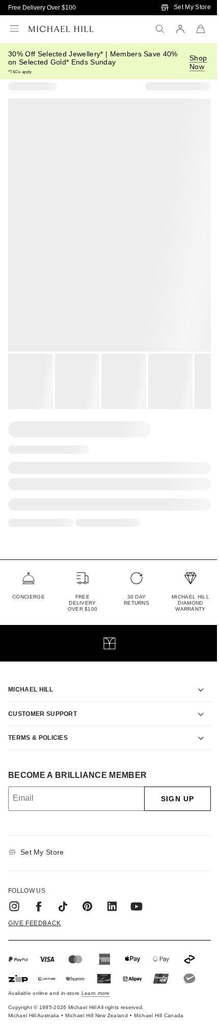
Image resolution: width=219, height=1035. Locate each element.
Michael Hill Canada (158, 1004)
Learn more (95, 981)
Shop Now (198, 62)
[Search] (160, 29)
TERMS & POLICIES (38, 726)
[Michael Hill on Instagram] (14, 895)
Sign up (169, 787)
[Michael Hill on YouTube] (136, 895)
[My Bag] (201, 29)
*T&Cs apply (20, 72)
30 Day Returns (136, 600)
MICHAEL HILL (30, 677)
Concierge (28, 597)
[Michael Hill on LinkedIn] (112, 895)
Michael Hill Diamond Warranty (190, 603)
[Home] (61, 29)
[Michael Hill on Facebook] (39, 895)
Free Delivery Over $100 (42, 7)
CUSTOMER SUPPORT (42, 702)
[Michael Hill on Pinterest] (87, 895)
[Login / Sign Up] (180, 29)
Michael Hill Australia (33, 1004)
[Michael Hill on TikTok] (63, 895)
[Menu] (14, 29)
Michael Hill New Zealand (96, 1004)
